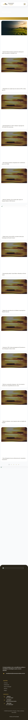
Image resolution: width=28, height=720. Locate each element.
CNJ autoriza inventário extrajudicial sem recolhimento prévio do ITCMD (13, 163)
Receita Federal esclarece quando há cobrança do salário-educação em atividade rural (13, 52)
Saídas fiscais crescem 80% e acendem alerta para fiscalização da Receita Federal (13, 237)
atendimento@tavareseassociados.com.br (15, 673)
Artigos (5, 690)
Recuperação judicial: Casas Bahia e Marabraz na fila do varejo (14, 274)
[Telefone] (4, 697)
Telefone (9, 696)
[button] (25, 4)
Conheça (6, 682)
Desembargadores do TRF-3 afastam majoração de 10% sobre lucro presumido (13, 126)
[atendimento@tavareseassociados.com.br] (3, 673)
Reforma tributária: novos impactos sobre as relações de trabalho (14, 422)
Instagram (9, 699)
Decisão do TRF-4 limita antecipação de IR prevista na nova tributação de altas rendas (13, 348)
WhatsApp (9, 703)
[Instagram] (4, 700)
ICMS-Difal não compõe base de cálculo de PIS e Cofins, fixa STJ (14, 89)
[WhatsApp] (4, 703)
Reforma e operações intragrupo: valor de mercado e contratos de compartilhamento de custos (13, 385)
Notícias (5, 688)
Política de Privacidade (14, 716)
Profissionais (6, 684)
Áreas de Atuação (7, 686)
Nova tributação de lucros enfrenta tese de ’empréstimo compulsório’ (14, 459)
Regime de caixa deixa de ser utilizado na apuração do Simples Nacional (13, 311)
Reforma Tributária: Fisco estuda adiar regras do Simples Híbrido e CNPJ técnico (12, 200)
